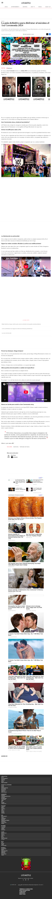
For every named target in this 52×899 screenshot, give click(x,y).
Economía (3, 797)
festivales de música (24, 446)
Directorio (22, 894)
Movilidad (3, 819)
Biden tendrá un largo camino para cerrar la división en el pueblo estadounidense (21, 324)
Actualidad (3, 826)
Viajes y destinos (4, 850)
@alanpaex (10, 68)
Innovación (3, 821)
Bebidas (2, 849)
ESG (2, 801)
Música (40, 6)
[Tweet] (47, 34)
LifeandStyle (3, 803)
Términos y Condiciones (26, 889)
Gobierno (3, 806)
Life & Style (4, 776)
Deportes (25, 6)
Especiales (3, 829)
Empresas (3, 795)
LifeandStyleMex (23, 880)
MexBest (3, 847)
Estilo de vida (3, 845)
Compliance (22, 891)
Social (2, 817)
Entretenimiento (15, 6)
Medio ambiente (4, 816)
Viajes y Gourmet (4, 782)
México (2, 807)
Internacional (4, 798)
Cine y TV (33, 6)
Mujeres (2, 802)
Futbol (2, 785)
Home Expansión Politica (5, 796)
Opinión (2, 823)
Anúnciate (22, 892)
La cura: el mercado (6, 333)
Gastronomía (3, 848)
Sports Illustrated (6, 784)
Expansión (3, 794)
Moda (2, 842)
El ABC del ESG (3, 822)
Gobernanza (3, 818)
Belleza (2, 843)
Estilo (6, 6)
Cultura (2, 839)
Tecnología (3, 799)
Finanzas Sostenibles (5, 820)
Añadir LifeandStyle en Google (29, 34)
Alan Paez (13, 455)
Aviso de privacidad (24, 890)
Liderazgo (3, 827)
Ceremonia (15, 446)
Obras (2, 800)
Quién (2, 832)
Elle (2, 841)
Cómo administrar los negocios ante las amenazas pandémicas (17, 328)
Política (3, 805)
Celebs (2, 844)
